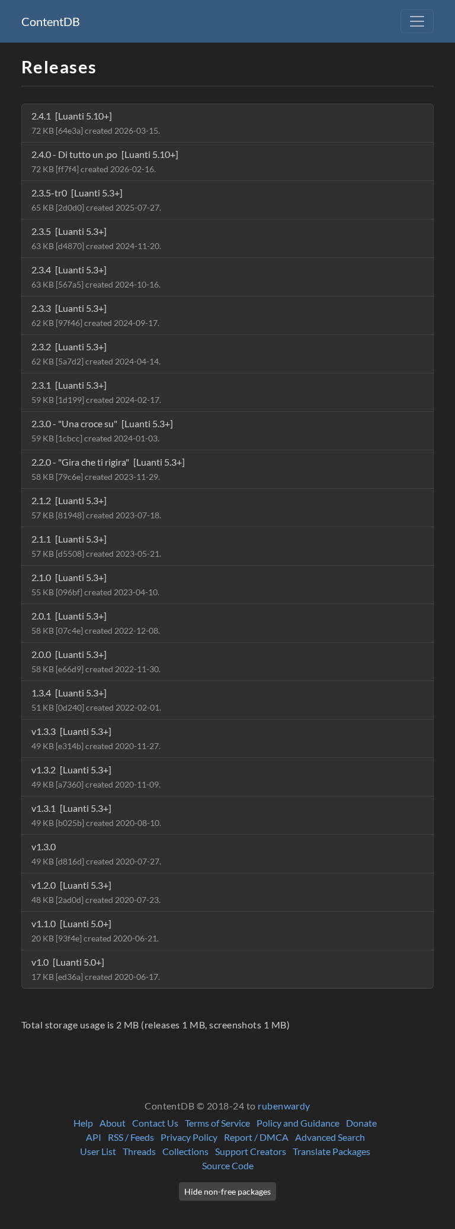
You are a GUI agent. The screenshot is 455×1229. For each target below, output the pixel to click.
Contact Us (155, 1122)
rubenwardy (284, 1105)
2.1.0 (95, 584)
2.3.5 (96, 238)
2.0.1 (95, 623)
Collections (185, 1151)
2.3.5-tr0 (96, 199)
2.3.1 (96, 392)
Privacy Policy (189, 1137)
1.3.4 (96, 699)
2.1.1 (96, 546)
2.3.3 (95, 315)
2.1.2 (96, 507)
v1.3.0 (96, 853)
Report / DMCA (256, 1137)
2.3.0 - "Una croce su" (102, 430)
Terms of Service (217, 1122)
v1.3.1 (96, 815)
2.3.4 (96, 276)
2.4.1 (95, 123)
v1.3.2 (96, 776)
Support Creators (250, 1151)
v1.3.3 (96, 738)
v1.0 (95, 969)
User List (98, 1151)
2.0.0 (96, 661)
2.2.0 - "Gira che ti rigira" (108, 469)
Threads (139, 1151)
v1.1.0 (95, 930)
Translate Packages (331, 1151)
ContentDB (50, 21)
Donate (361, 1122)
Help (83, 1122)
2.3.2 (96, 353)
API (93, 1137)
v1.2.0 (96, 892)
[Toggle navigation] (417, 21)
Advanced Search (330, 1137)
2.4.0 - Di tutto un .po (104, 161)
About (113, 1122)
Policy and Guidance (298, 1122)
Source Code (228, 1165)
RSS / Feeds (131, 1137)
